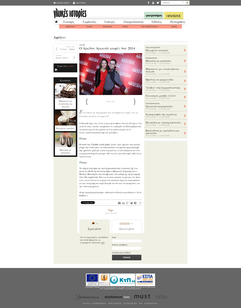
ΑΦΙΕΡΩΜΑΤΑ (70, 27)
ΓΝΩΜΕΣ (89, 27)
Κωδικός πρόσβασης (119, 245)
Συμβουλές (89, 22)
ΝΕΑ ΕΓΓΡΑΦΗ (81, 3)
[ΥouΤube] (153, 2)
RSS (140, 303)
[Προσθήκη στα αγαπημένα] (140, 203)
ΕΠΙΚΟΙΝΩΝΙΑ (150, 303)
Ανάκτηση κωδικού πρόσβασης (121, 252)
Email (114, 237)
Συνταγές (68, 22)
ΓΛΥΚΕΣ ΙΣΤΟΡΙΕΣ (164, 53)
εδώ (102, 242)
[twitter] (158, 2)
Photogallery (177, 22)
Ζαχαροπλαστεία (133, 22)
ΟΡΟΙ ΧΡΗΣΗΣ (114, 303)
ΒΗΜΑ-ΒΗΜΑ (107, 27)
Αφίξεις (60, 37)
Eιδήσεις (157, 22)
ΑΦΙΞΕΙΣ (174, 27)
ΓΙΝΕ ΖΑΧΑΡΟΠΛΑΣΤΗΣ (149, 27)
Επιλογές (110, 22)
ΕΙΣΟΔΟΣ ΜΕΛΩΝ (62, 3)
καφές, (108, 213)
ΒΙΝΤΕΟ (125, 27)
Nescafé (114, 213)
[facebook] (148, 2)
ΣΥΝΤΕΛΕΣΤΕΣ (130, 303)
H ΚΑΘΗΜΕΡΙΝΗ (98, 303)
